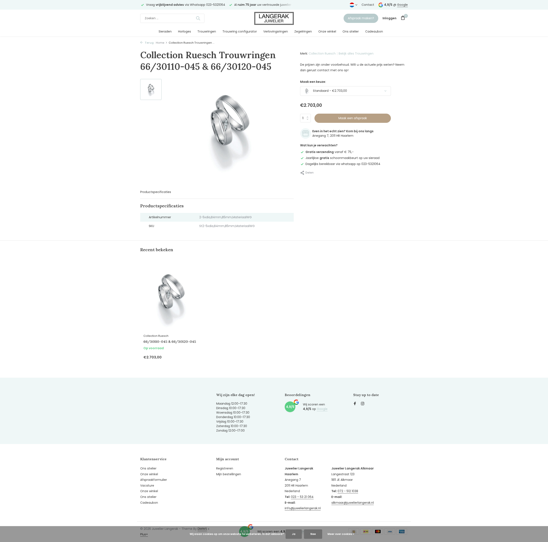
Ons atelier (350, 31)
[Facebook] (355, 404)
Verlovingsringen (275, 31)
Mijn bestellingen (228, 474)
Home (160, 43)
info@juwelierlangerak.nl (303, 508)
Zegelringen (303, 31)
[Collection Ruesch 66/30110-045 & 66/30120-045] (171, 297)
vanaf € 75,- (329, 152)
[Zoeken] (198, 18)
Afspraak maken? (361, 18)
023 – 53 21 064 (302, 497)
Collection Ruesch (322, 53)
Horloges (184, 31)
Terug (149, 43)
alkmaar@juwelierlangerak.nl (352, 502)
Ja (293, 534)
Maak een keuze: (313, 82)
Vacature (147, 485)
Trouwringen (206, 31)
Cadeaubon (374, 31)
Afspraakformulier (153, 480)
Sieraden (165, 31)
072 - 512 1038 (348, 491)
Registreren (224, 468)
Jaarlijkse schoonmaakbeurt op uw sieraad (342, 158)
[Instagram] (362, 404)
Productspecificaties (155, 192)
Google (402, 5)
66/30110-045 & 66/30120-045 (169, 341)
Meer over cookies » (341, 534)
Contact (368, 5)
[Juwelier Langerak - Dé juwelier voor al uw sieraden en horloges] (273, 18)
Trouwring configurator (239, 31)
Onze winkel (327, 31)
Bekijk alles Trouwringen (356, 53)
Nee (313, 534)
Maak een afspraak (352, 118)
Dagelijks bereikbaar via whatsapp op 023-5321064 (342, 164)
